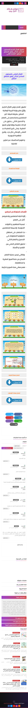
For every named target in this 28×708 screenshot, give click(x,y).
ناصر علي (16, 500)
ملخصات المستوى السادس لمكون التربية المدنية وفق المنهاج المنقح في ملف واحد (11, 646)
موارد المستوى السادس (20, 62)
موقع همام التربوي (8, 703)
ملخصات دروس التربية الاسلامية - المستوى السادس (12, 659)
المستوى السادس (8, 59)
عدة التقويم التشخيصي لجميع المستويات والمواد (12, 635)
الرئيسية (21, 27)
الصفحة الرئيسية (21, 59)
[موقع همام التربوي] (14, 10)
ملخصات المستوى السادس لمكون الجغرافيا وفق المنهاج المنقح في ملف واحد (11, 670)
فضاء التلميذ (11, 60)
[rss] (20, 3)
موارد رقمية (14, 62)
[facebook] (15, 3)
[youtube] (14, 706)
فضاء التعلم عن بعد (17, 60)
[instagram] (22, 3)
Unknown (16, 452)
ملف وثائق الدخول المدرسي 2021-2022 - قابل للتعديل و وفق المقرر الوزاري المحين (11, 684)
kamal (16, 526)
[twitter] (18, 3)
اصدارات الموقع (14, 59)
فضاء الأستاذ (22, 60)
